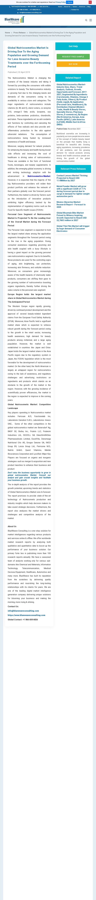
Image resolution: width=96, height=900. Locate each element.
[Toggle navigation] (90, 20)
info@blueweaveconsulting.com (31, 12)
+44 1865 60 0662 (22, 10)
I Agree (69, 2)
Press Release (20, 33)
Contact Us (75, 10)
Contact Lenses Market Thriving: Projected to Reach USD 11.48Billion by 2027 (72, 178)
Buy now (73, 64)
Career (74, 7)
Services (82, 7)
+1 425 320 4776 (43, 7)
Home (60, 7)
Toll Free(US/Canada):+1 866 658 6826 (23, 6)
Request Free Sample (73, 57)
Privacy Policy (61, 2)
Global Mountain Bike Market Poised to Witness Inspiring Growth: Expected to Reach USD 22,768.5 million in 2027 (72, 217)
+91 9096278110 (35, 10)
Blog (88, 7)
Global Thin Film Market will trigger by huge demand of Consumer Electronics (73, 228)
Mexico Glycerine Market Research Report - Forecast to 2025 (71, 204)
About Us (67, 7)
